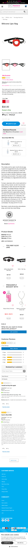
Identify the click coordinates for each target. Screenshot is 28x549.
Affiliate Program (5, 505)
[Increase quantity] (9, 119)
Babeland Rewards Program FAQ (8, 510)
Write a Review (9, 79)
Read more (13, 540)
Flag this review (5, 406)
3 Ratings (4, 79)
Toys (3, 17)
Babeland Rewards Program (7, 507)
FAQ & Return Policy (5, 484)
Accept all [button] (7, 542)
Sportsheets (11, 223)
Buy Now (8, 277)
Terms (3, 486)
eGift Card (3, 474)
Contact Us (4, 476)
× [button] (26, 534)
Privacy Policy (4, 489)
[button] (2, 6)
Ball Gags (5, 19)
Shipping (3, 481)
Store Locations (4, 502)
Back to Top (13, 460)
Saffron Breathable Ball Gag (8, 269)
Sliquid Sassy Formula (8, 308)
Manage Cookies (5, 491)
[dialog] (14, 540)
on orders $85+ (14, 2)
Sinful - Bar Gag (22, 269)
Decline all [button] (20, 542)
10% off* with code (14, 1)
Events (3, 500)
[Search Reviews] (24, 371)
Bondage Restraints (18, 17)
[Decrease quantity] (3, 119)
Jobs (3, 512)
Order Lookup (4, 479)
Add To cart (12, 124)
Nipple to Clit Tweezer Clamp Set (22, 309)
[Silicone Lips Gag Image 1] (14, 41)
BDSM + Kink (9, 17)
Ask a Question (5, 85)
